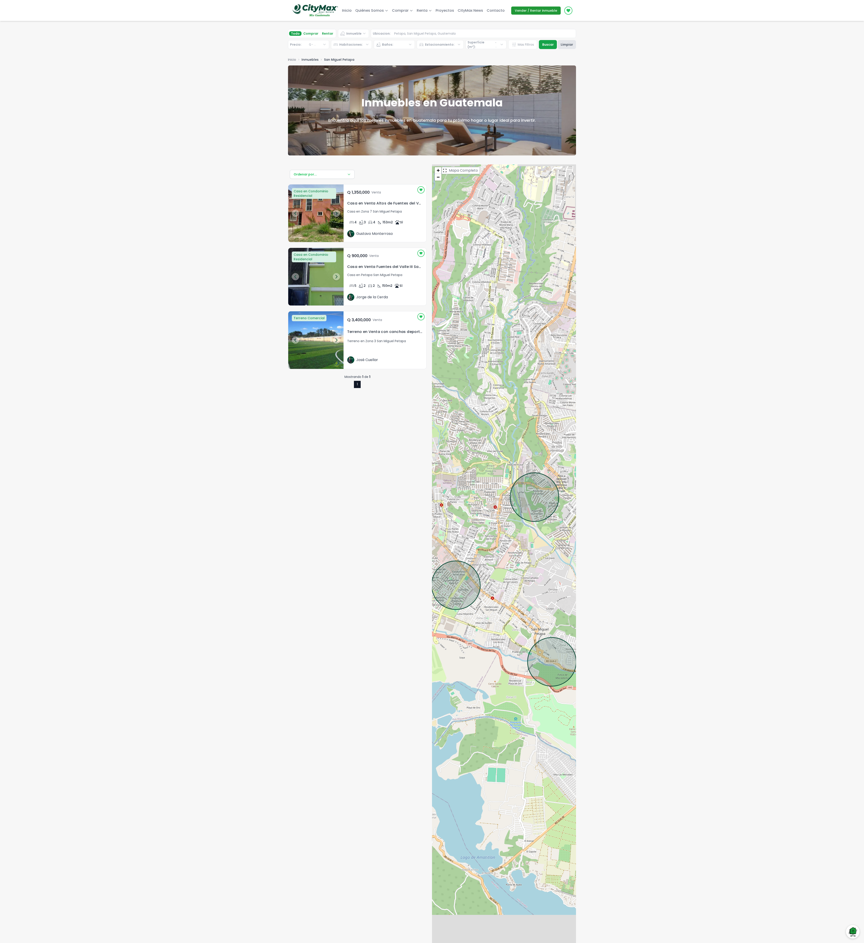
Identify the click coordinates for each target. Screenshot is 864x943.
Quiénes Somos (369, 10)
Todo (295, 33)
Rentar (327, 33)
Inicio (347, 10)
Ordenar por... (305, 174)
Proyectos (445, 10)
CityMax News (470, 10)
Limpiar (567, 44)
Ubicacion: (382, 33)
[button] (438, 170)
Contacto (496, 10)
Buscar (548, 44)
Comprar (310, 33)
